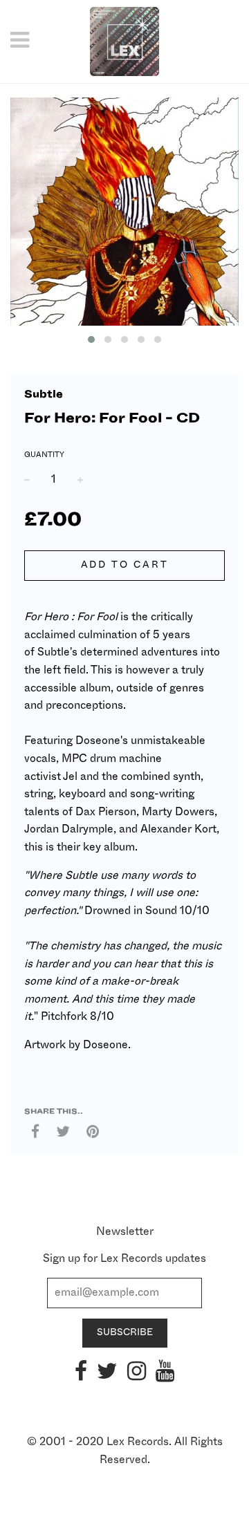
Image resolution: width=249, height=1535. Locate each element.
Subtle (43, 394)
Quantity (44, 454)
